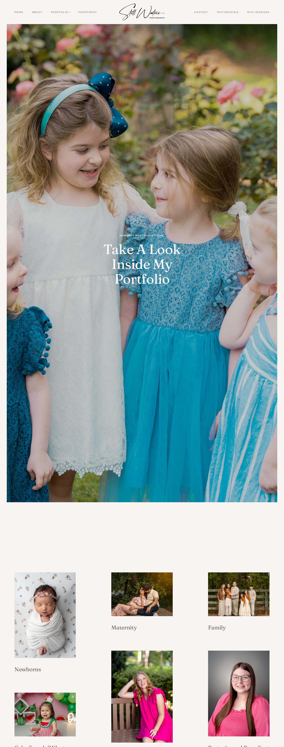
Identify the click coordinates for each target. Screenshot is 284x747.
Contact (201, 12)
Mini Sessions (258, 12)
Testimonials (228, 12)
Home (19, 12)
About (37, 12)
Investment (87, 12)
